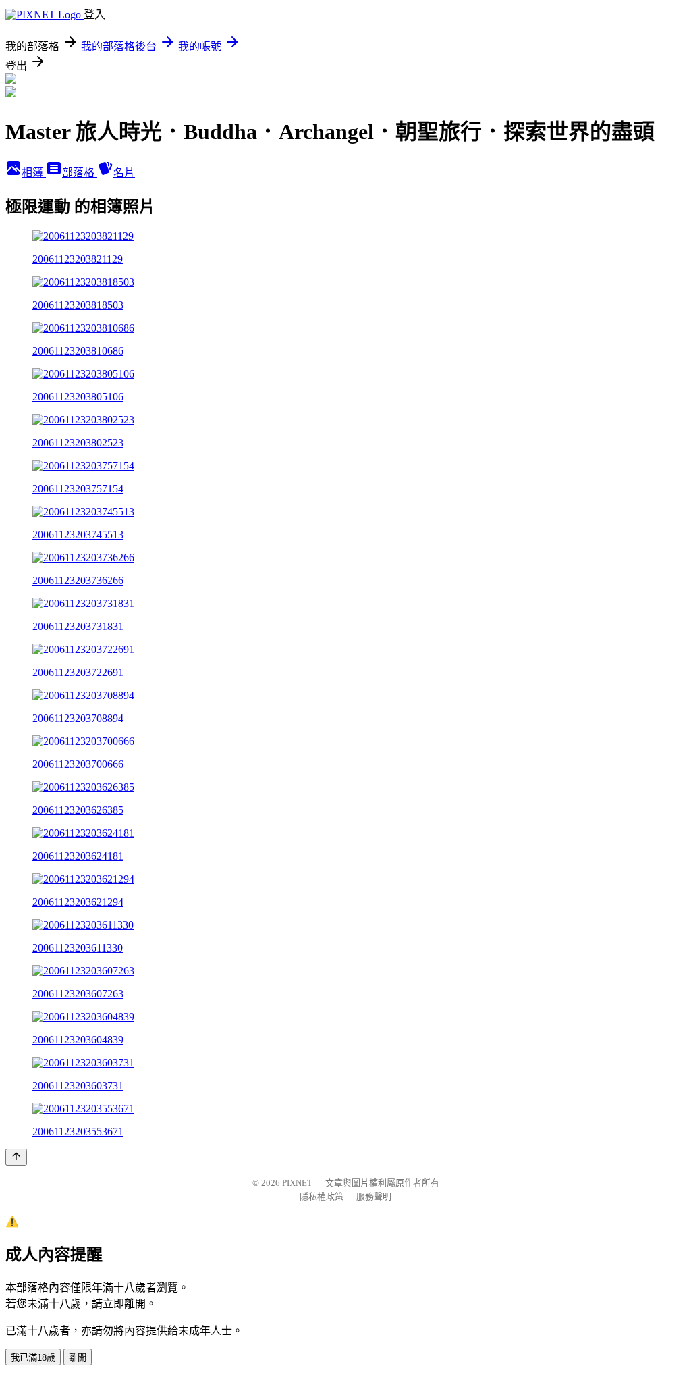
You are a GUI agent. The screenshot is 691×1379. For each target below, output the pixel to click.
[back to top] (16, 1157)
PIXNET (297, 1183)
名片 (124, 172)
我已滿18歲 (33, 1358)
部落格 (79, 172)
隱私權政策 (321, 1196)
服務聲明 (373, 1196)
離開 (77, 1358)
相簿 (34, 172)
